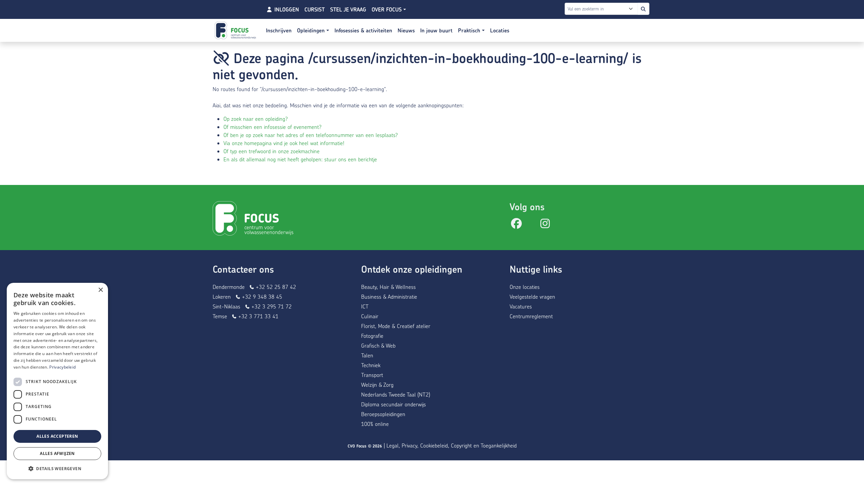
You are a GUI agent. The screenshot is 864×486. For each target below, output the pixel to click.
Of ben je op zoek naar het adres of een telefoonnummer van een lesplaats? (310, 134)
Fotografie (372, 335)
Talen (367, 355)
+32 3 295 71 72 (271, 306)
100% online (375, 423)
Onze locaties (525, 286)
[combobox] (603, 9)
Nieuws (406, 30)
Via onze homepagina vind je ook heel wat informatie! (283, 142)
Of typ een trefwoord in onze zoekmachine (271, 151)
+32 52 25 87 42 (275, 286)
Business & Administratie (389, 296)
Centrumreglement (531, 316)
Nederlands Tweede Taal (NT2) (395, 394)
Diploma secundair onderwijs (393, 404)
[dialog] (57, 381)
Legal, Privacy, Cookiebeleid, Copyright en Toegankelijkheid (451, 445)
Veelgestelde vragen (532, 296)
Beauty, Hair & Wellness (388, 286)
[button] (57, 468)
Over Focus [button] (387, 9)
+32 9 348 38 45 (261, 296)
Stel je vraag (348, 9)
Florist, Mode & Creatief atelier (395, 325)
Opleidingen (311, 30)
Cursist (314, 9)
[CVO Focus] (236, 30)
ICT (365, 306)
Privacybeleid (62, 367)
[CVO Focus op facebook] (516, 225)
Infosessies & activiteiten (363, 30)
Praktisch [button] (470, 30)
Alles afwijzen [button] (57, 453)
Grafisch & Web (378, 345)
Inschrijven (279, 30)
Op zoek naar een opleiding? (255, 118)
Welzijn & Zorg (377, 384)
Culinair (369, 316)
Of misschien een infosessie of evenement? (272, 126)
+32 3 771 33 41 (257, 316)
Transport (372, 374)
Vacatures (521, 306)
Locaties (499, 30)
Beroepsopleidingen (383, 413)
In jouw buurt (436, 30)
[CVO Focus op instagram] (545, 225)
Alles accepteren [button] (57, 436)
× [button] (100, 290)
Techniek (370, 365)
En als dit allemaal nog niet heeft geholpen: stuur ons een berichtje (300, 159)
